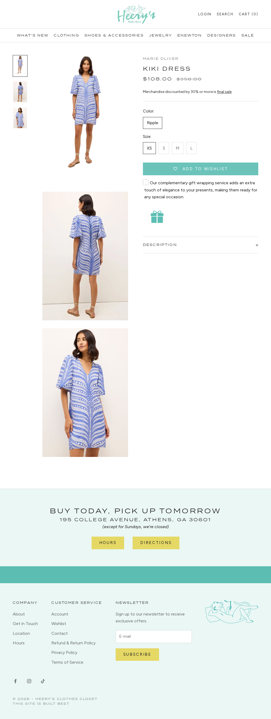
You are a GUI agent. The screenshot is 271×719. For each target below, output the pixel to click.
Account (59, 614)
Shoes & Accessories (114, 35)
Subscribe (137, 654)
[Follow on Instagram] (29, 681)
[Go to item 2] (20, 92)
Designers (221, 35)
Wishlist (58, 623)
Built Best (56, 703)
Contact (59, 633)
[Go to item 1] (20, 66)
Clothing (66, 35)
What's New (33, 35)
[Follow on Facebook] (15, 681)
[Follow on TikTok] (43, 681)
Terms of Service (67, 662)
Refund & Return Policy (73, 642)
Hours (108, 542)
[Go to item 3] (20, 118)
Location (21, 633)
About (19, 614)
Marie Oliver (161, 58)
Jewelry (160, 35)
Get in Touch (25, 623)
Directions (156, 542)
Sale (247, 35)
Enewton (189, 35)
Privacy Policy (64, 652)
